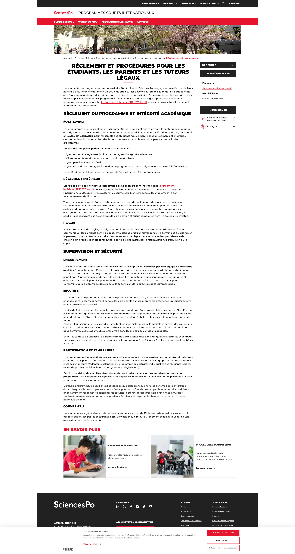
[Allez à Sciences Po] (74, 504)
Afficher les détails (90, 544)
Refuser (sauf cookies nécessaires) (223, 548)
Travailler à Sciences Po (191, 521)
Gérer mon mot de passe (223, 521)
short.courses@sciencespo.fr (217, 88)
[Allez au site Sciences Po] (63, 13)
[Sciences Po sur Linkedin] (117, 506)
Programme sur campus (149, 58)
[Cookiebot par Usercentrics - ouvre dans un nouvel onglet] (67, 549)
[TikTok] (144, 506)
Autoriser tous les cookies (223, 533)
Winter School (87, 22)
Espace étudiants (219, 507)
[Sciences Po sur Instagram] (137, 506)
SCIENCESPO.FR (149, 3)
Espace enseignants (221, 511)
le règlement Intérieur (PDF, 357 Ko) (122, 102)
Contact (184, 507)
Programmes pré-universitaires (114, 58)
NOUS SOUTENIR (208, 3)
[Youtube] (150, 506)
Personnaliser (221, 540)
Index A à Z (186, 511)
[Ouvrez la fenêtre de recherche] (223, 3)
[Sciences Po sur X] (124, 506)
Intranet (215, 516)
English (234, 3)
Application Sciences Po (222, 525)
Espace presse (187, 516)
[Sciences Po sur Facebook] (131, 506)
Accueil (67, 58)
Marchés (185, 525)
